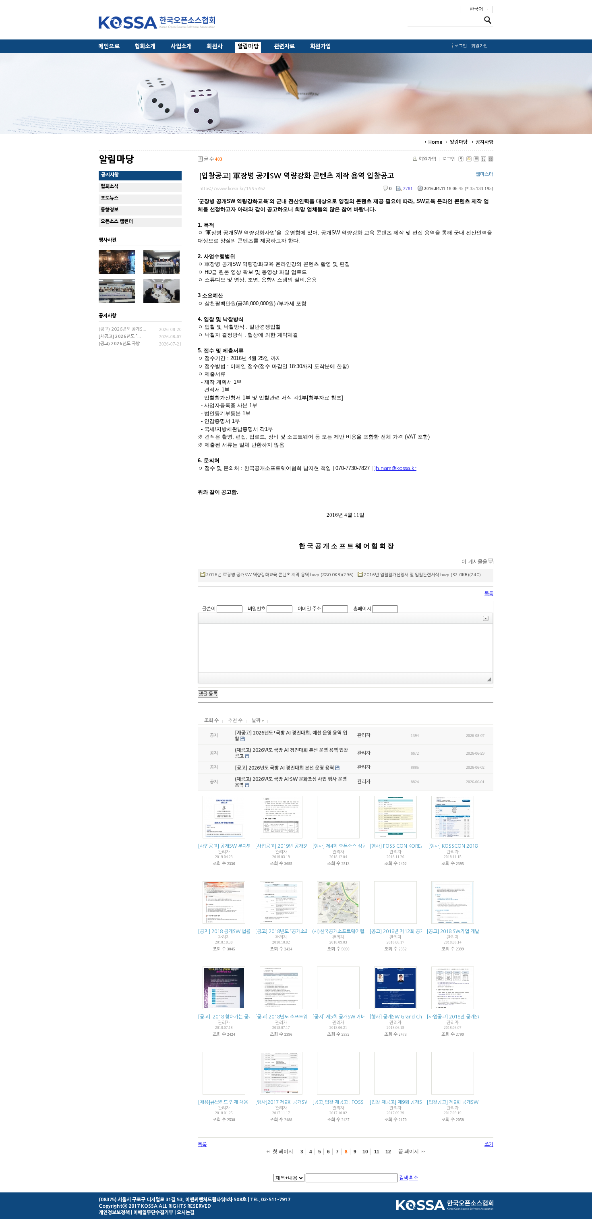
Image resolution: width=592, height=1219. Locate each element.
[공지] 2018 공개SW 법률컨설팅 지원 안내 (241, 931)
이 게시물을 (474, 562)
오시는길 (186, 1212)
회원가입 (320, 46)
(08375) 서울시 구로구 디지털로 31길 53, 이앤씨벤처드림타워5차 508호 (172, 1199)
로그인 (461, 46)
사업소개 (181, 46)
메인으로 (109, 46)
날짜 (257, 720)
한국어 (476, 9)
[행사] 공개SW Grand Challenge (404, 1016)
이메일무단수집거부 (153, 1212)
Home (435, 142)
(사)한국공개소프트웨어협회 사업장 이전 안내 (357, 931)
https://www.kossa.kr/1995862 (232, 188)
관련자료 (284, 46)
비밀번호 (256, 608)
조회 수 (211, 720)
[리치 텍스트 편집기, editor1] (346, 648)
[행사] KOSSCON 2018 (453, 846)
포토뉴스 (109, 198)
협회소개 (145, 46)
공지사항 (484, 142)
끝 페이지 (408, 1151)
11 (376, 1152)
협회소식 (109, 186)
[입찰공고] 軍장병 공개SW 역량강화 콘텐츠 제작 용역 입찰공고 (296, 176)
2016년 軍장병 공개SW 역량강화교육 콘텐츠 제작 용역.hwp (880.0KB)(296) (280, 575)
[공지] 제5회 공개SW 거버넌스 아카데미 (352, 1016)
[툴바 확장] (486, 618)
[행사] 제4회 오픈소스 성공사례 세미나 (351, 846)
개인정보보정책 (114, 1212)
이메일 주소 (309, 608)
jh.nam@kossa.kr (395, 468)
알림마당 (248, 46)
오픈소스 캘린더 (117, 221)
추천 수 (235, 720)
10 (365, 1152)
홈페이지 (362, 608)
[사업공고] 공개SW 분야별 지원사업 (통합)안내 (245, 846)
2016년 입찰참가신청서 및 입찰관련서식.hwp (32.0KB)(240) (422, 575)
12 (388, 1152)
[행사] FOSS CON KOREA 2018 (403, 846)
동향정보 (109, 209)
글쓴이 (208, 608)
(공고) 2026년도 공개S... (122, 329)
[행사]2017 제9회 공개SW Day (287, 1102)
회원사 (215, 46)
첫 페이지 (283, 1151)
